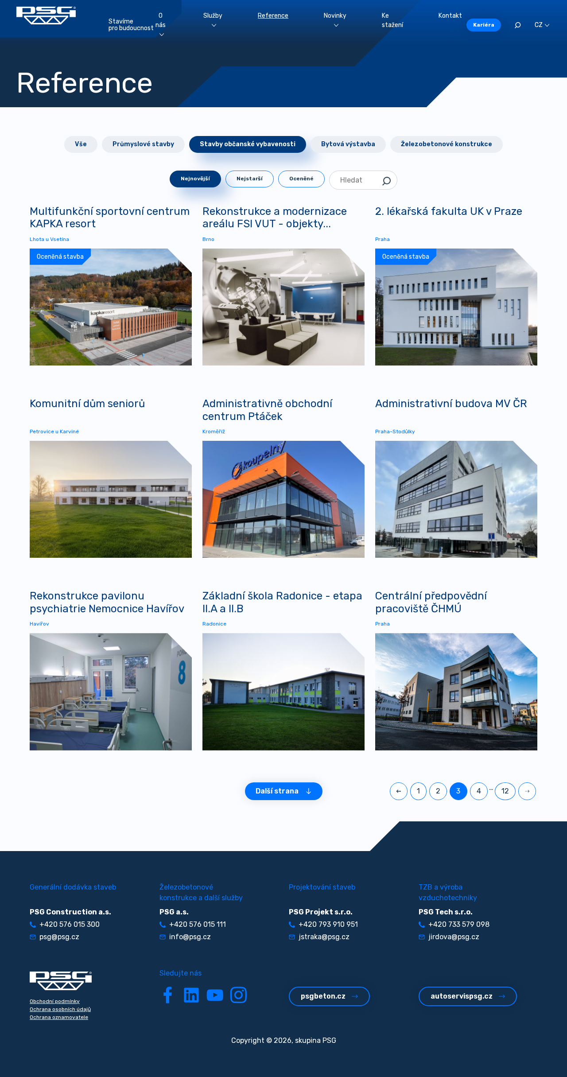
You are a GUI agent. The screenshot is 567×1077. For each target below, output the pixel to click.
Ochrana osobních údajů (60, 1009)
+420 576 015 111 (197, 924)
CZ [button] (539, 25)
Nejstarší (250, 178)
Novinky (335, 15)
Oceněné (301, 178)
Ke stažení (392, 20)
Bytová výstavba (348, 144)
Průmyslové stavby (143, 144)
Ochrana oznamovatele (59, 1017)
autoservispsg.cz (462, 996)
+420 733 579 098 (458, 924)
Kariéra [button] (483, 25)
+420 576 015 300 (69, 924)
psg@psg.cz (59, 937)
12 (505, 791)
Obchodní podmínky (55, 1001)
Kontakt (450, 15)
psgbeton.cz (323, 996)
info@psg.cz (190, 937)
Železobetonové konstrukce (446, 144)
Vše (81, 144)
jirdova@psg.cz (453, 937)
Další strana (277, 791)
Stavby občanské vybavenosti (247, 144)
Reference (273, 15)
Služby (212, 15)
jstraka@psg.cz (324, 937)
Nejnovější (195, 178)
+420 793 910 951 (328, 924)
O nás (160, 20)
